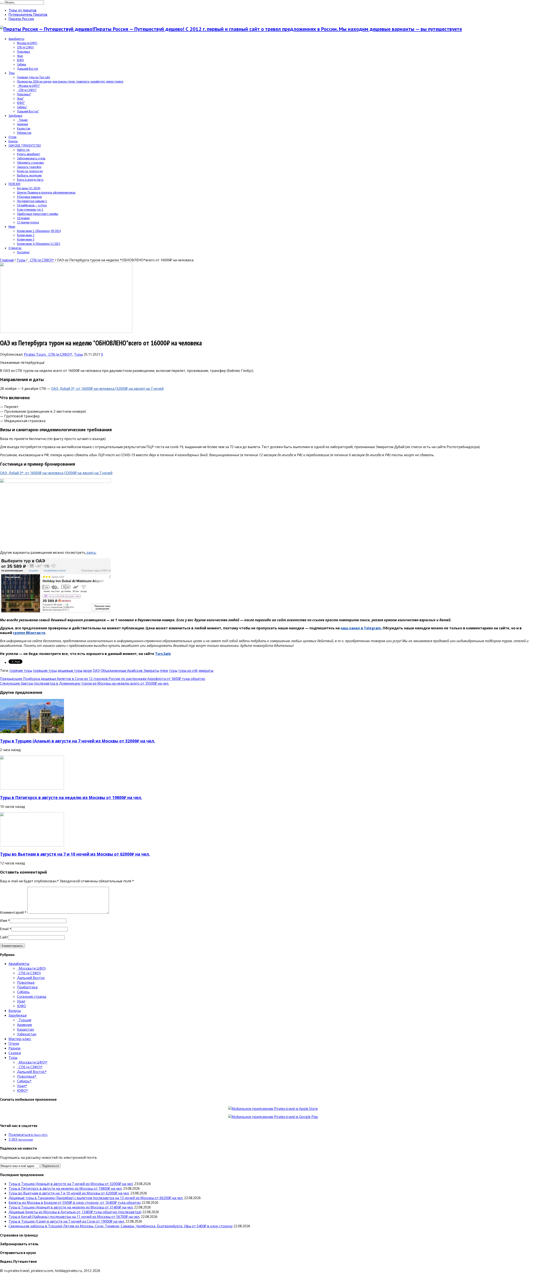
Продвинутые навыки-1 (32, 201)
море (87, 670)
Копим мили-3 (25, 239)
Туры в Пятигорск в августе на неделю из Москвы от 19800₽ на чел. (71, 797)
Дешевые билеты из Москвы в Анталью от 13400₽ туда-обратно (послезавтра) (75, 1212)
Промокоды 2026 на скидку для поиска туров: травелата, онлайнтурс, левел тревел (70, 81)
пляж (164, 670)
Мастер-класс (20, 1038)
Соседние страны (31, 996)
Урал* (20, 98)
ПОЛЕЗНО (14, 184)
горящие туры (45, 670)
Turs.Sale (163, 653)
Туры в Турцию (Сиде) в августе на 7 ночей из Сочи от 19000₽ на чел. (67, 1221)
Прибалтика (27, 987)
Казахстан (23, 128)
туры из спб (187, 670)
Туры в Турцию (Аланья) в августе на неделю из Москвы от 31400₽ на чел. (71, 1207)
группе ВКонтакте (29, 632)
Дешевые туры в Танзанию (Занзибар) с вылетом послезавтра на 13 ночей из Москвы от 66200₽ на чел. (96, 1198)
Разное (14, 1048)
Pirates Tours (35, 354)
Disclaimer (23, 252)
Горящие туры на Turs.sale (33, 77)
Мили (12, 226)
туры (173, 670)
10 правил (23, 218)
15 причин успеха (28, 222)
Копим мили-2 (25, 235)
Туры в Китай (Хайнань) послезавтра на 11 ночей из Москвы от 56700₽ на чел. (74, 1216)
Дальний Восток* (28, 111)
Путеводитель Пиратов (28, 14)
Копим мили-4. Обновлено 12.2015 (38, 243)
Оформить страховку (30, 162)
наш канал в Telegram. (362, 628)
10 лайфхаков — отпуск (32, 205)
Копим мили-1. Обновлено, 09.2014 (39, 231)
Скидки (15, 1053)
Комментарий (13, 912)
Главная (7, 260)
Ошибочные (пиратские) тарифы (37, 214)
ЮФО (20, 60)
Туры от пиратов (22, 10)
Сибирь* (22, 107)
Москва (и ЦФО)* (28, 85)
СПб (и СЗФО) (25, 47)
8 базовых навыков (29, 196)
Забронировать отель (31, 158)
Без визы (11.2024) (28, 188)
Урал (20, 56)
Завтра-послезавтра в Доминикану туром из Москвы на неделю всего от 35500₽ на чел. (84, 683)
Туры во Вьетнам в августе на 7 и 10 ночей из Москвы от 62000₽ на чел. (75, 854)
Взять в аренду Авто (30, 179)
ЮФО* (21, 103)
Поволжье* (24, 94)
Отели (12, 137)
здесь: (91, 552)
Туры (12, 73)
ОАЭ (96, 670)
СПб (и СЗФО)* (27, 90)
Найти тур (23, 150)
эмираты (205, 670)
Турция (22, 120)
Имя (3, 920)
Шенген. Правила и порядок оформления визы (46, 192)
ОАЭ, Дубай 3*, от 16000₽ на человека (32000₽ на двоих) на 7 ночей (107, 388)
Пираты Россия (21, 19)
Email (4, 929)
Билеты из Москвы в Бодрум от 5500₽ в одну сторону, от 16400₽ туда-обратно (75, 1202)
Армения (22, 124)
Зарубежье (15, 115)
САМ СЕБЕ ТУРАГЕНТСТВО (25, 145)
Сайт (4, 937)
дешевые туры (70, 670)
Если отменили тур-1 (30, 209)
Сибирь (21, 64)
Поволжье (23, 51)
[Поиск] (1, 3)
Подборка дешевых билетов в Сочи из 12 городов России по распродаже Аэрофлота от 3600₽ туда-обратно (102, 678)
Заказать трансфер (29, 167)
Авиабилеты (16, 39)
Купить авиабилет (28, 154)
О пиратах (15, 248)
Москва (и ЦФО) (27, 43)
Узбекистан (24, 132)
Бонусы (13, 141)
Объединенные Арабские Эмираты (129, 670)
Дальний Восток (27, 68)
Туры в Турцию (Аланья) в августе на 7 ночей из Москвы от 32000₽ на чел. (77, 741)
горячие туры (20, 670)
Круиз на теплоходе (30, 171)
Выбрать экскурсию (29, 175)
